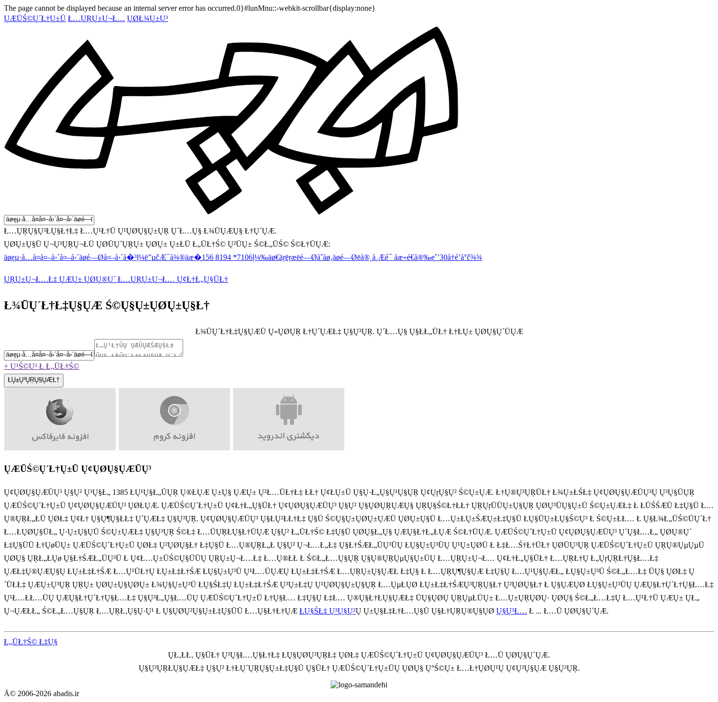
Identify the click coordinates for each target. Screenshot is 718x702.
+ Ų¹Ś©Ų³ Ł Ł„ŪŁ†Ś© (41, 366)
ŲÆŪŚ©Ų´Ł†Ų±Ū (35, 18)
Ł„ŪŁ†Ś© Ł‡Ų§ (31, 642)
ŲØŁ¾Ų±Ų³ (147, 18)
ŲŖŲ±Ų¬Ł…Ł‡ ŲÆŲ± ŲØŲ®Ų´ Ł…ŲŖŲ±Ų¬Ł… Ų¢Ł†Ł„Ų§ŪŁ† (116, 279)
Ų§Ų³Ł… (511, 611)
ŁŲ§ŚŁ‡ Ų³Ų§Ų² (327, 611)
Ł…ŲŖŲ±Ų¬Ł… (96, 18)
